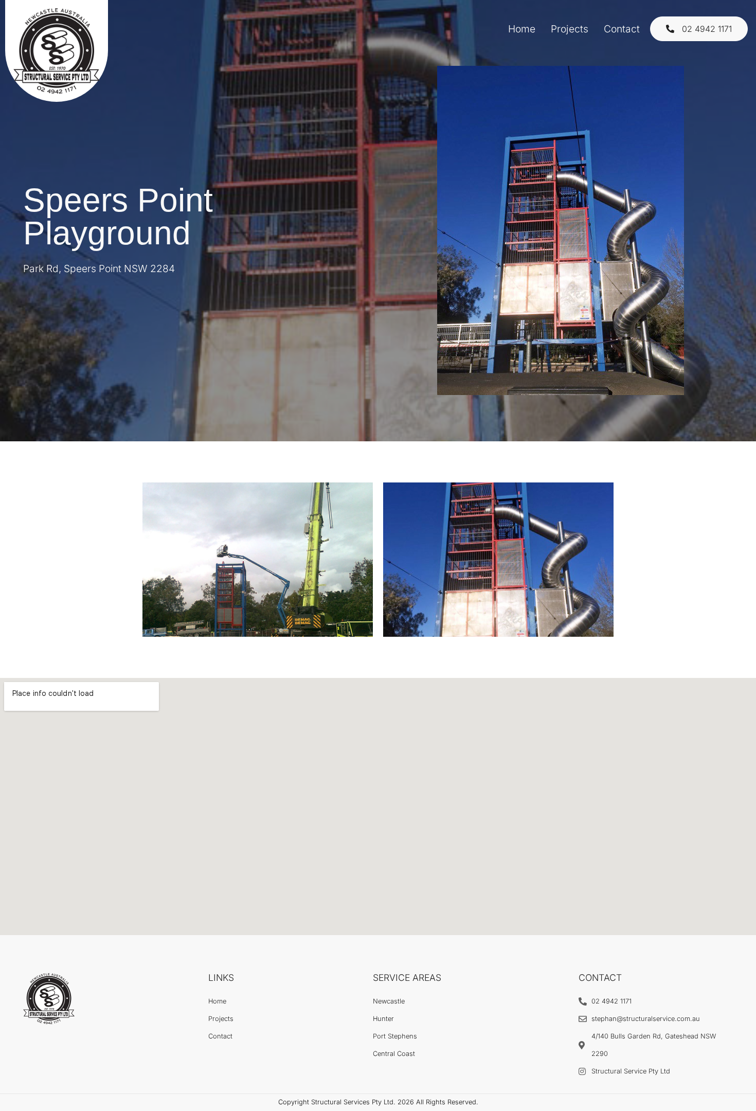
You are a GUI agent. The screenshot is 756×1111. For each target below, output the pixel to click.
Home (521, 29)
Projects (569, 29)
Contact (622, 29)
